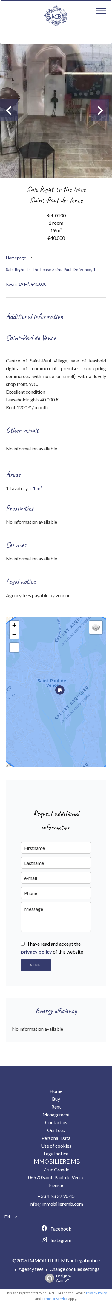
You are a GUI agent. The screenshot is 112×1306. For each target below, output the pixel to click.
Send (35, 964)
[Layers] (95, 627)
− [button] (14, 634)
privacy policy (36, 951)
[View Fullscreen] (14, 647)
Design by (63, 1278)
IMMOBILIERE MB (56, 1161)
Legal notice (87, 1260)
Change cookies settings (74, 1269)
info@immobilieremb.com (56, 1204)
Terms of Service (55, 1299)
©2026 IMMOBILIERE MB (40, 1260)
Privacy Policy (96, 1293)
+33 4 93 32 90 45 (56, 1196)
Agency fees (31, 1269)
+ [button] (14, 625)
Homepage (16, 257)
